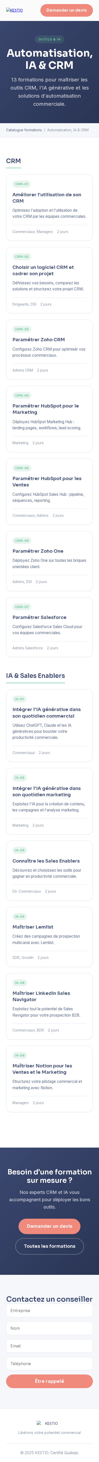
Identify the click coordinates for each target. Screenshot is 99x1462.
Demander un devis (66, 10)
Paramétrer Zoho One (37, 551)
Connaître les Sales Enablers (46, 861)
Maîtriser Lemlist (32, 927)
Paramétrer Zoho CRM (38, 339)
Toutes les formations (49, 1246)
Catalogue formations (24, 130)
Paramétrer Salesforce (39, 617)
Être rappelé (49, 1381)
